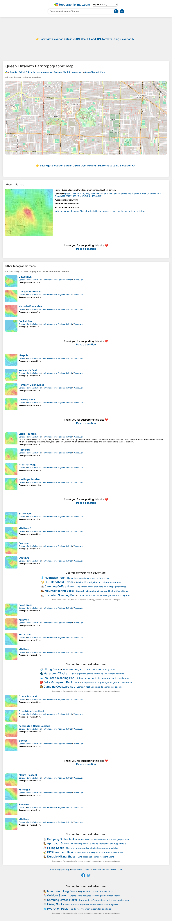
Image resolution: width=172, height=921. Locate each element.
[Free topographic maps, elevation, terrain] (6, 72)
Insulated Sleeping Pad (60, 595)
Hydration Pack (55, 577)
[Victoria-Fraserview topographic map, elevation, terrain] (11, 311)
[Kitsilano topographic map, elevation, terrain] (11, 654)
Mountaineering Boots (59, 590)
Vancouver (78, 280)
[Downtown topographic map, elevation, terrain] (11, 281)
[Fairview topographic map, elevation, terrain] (11, 548)
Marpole (23, 355)
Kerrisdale (25, 634)
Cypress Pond (27, 399)
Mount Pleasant (28, 774)
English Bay (25, 321)
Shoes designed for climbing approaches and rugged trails (98, 843)
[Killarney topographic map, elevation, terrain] (11, 624)
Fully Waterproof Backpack (61, 682)
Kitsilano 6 (25, 528)
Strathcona (25, 513)
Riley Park (24, 449)
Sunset (23, 740)
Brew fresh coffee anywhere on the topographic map (101, 587)
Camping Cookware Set (59, 686)
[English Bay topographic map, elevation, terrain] (11, 326)
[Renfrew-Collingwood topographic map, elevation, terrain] (11, 389)
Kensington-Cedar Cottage (34, 725)
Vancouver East (28, 370)
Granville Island (28, 696)
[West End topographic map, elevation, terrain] (11, 562)
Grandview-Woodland (31, 711)
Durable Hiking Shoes (61, 856)
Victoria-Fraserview (30, 306)
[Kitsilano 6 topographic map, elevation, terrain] (11, 533)
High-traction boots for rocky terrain (96, 891)
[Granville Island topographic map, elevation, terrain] (11, 701)
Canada (22, 280)
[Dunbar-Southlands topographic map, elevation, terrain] (11, 296)
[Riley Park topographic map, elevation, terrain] (11, 454)
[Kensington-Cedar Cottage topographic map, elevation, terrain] (11, 730)
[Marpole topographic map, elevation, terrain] (11, 360)
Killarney (24, 619)
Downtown (25, 276)
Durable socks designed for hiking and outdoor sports (94, 896)
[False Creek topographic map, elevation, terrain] (11, 610)
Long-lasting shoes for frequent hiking (96, 857)
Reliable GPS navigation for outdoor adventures (98, 582)
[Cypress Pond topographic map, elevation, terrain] (11, 404)
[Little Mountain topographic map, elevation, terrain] (11, 439)
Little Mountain (28, 433)
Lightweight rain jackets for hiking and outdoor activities (97, 674)
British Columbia (34, 280)
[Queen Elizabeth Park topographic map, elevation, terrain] (29, 212)
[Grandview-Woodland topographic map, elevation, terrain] (11, 716)
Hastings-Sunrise (29, 479)
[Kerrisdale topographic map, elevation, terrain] (11, 639)
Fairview (24, 543)
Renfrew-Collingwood (31, 384)
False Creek (25, 605)
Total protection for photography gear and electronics (106, 682)
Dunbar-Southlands (30, 291)
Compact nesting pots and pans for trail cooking (100, 687)
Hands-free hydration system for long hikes (88, 578)
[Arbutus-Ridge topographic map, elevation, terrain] (11, 469)
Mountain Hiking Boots (62, 891)
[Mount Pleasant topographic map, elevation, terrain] (11, 779)
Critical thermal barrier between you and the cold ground (104, 595)
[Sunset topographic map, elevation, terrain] (11, 745)
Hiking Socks (52, 669)
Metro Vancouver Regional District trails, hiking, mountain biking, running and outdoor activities (100, 211)
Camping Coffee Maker (60, 586)
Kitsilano (24, 649)
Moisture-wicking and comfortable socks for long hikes (89, 669)
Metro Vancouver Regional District (57, 280)
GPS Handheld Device (59, 582)
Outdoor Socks (57, 895)
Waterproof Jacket (56, 673)
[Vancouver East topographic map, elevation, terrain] (11, 375)
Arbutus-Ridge (27, 464)
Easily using (88, 39)
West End (24, 557)
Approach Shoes (58, 843)
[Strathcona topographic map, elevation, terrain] (11, 518)
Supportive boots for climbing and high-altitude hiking (102, 591)
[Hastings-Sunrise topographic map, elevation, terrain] (11, 484)
